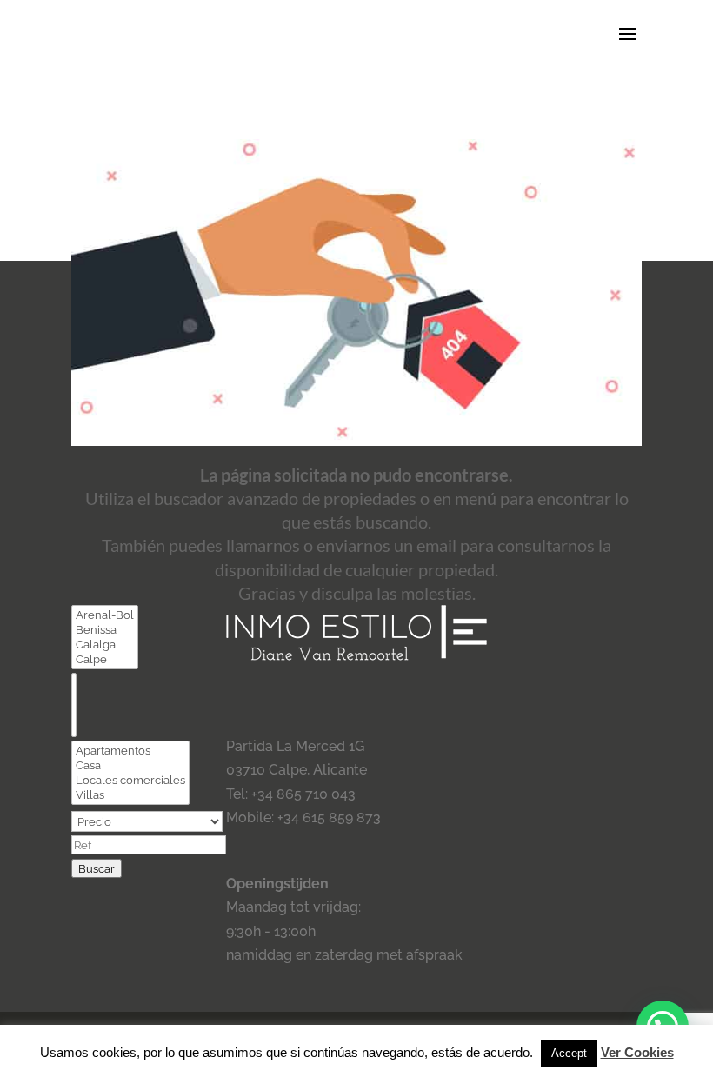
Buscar (96, 868)
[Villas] (130, 795)
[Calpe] (105, 659)
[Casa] (130, 765)
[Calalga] (105, 644)
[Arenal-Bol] (105, 615)
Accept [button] (569, 1053)
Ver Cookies (637, 1052)
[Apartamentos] (130, 750)
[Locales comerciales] (130, 780)
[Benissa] (105, 629)
